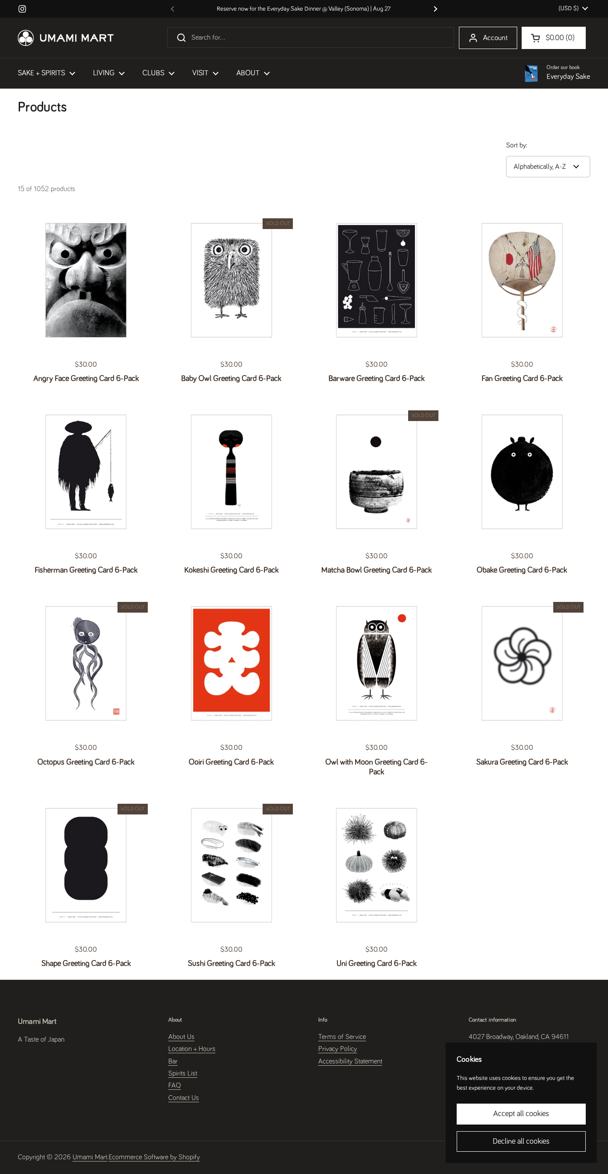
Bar (173, 1061)
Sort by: (516, 145)
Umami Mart (90, 1157)
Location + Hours (191, 1048)
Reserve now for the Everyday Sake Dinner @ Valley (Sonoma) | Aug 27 (304, 9)
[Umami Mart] (65, 38)
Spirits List (182, 1073)
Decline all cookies (521, 1141)
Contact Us (183, 1097)
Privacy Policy (337, 1048)
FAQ (174, 1085)
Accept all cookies (521, 1114)
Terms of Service (342, 1036)
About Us (181, 1036)
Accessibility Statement (350, 1061)
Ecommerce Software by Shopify (154, 1157)
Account (495, 38)
